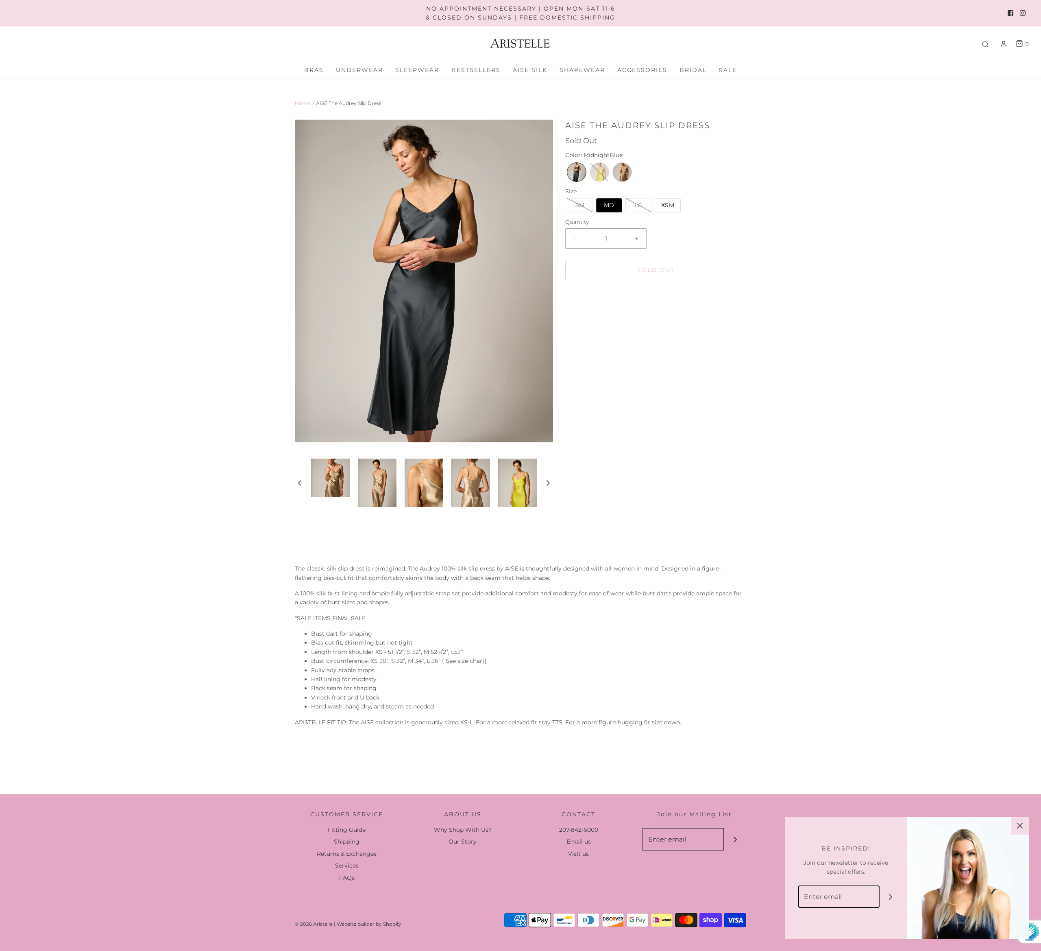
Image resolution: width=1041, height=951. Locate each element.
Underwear (359, 70)
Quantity (577, 222)
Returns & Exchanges (347, 853)
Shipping (346, 841)
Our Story (463, 841)
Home (302, 103)
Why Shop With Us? (463, 829)
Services (347, 865)
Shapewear (582, 70)
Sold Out (656, 269)
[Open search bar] (985, 43)
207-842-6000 (578, 829)
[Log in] (1003, 44)
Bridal (693, 70)
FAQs (347, 877)
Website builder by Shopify (369, 924)
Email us (578, 841)
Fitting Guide (347, 829)
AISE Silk (530, 70)
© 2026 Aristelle (314, 924)
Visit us (578, 853)
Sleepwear (417, 70)
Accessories (642, 70)
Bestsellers (476, 70)
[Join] (735, 839)
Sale (728, 70)
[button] (300, 483)
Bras (314, 70)
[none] (576, 172)
